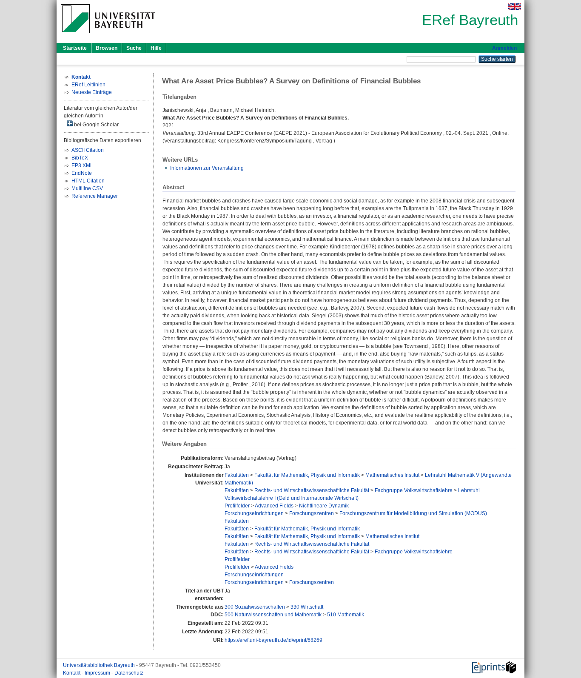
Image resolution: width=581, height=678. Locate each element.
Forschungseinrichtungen (254, 513)
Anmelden (504, 48)
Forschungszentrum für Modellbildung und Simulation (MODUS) (413, 513)
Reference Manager (94, 196)
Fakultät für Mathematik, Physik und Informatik (307, 475)
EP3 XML (82, 165)
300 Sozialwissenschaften (255, 607)
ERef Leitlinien (88, 85)
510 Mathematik (345, 615)
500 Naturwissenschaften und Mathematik (273, 615)
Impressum (98, 673)
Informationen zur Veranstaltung (207, 168)
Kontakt (72, 673)
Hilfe (156, 48)
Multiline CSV (87, 188)
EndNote (81, 173)
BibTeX (79, 158)
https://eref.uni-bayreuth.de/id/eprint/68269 (273, 640)
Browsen (106, 48)
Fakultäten (237, 475)
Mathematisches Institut (392, 475)
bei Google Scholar (96, 125)
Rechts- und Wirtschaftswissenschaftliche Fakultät (311, 490)
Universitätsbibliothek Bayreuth (99, 665)
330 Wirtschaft (306, 607)
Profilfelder (237, 506)
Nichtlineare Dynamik (324, 506)
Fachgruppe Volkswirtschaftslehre (414, 490)
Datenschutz (128, 673)
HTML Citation (88, 181)
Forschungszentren (311, 513)
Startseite (75, 48)
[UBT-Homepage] (108, 36)
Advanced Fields (274, 506)
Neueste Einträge (91, 92)
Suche (134, 48)
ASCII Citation (87, 150)
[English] (514, 6)
